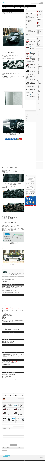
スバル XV (38, 113)
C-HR (9, 404)
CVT (6, 12)
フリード (21, 404)
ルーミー (38, 71)
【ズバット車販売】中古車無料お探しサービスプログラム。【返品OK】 (11, 329)
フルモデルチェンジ (28, 187)
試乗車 (32, 193)
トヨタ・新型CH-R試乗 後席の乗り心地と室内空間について (10, 406)
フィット (9, 225)
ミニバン (38, 37)
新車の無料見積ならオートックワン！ (7, 364)
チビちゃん (4, 13)
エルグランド (39, 94)
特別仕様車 (27, 193)
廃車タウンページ (38, 33)
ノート (38, 97)
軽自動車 (38, 41)
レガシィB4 (39, 110)
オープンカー (38, 44)
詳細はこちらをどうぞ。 (28, 11)
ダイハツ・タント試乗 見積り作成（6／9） (30, 17)
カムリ (38, 51)
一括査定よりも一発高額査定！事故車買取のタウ (8, 342)
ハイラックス (39, 73)
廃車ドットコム (39, 22)
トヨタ (12, 404)
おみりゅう (30, 16)
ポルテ (38, 67)
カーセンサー (4, 317)
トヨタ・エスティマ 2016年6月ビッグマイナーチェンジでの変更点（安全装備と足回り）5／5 (18, 447)
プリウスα (38, 63)
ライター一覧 (38, 2)
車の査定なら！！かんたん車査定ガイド (7, 315)
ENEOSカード (4, 356)
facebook (42, 2)
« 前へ (3, 279)
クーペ (37, 43)
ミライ (38, 72)
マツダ (37, 101)
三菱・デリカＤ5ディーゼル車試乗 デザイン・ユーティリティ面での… (9, 421)
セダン (37, 42)
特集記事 (38, 32)
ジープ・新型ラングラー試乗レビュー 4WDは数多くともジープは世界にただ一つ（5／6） (30, 48)
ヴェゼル (38, 87)
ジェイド (38, 84)
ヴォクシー (5, 218)
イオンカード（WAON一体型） (6, 354)
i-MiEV (38, 120)
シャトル (38, 86)
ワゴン (37, 39)
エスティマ (39, 54)
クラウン (38, 50)
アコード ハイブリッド (40, 83)
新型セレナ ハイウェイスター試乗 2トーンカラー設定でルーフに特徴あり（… (21, 414)
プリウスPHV (39, 62)
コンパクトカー (38, 40)
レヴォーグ (39, 109)
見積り (30, 193)
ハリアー (38, 59)
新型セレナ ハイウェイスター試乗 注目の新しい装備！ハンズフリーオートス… (10, 414)
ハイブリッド (11, 12)
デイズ (38, 99)
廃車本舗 (39, 25)
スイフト (38, 122)
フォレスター (39, 112)
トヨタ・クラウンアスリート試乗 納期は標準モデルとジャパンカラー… (4, 421)
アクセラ (38, 103)
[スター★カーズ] (6, 4)
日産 (37, 93)
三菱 (37, 114)
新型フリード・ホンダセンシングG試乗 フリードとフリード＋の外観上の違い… (21, 406)
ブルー (26, 188)
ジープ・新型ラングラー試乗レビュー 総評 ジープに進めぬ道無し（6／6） (32, 42)
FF (7, 12)
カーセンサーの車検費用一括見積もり (7, 376)
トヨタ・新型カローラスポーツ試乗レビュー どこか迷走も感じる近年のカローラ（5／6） (30, 83)
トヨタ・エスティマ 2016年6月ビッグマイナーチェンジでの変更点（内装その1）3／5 (8, 447)
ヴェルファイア (39, 53)
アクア (38, 64)
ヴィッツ (38, 69)
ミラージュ (39, 117)
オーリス (38, 68)
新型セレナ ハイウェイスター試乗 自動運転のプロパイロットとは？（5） (10, 410)
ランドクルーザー (39, 58)
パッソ (38, 70)
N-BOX (5, 225)
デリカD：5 (39, 115)
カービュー (4, 316)
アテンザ (38, 102)
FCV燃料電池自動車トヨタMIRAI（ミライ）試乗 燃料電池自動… (13, 421)
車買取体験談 (38, 30)
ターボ (27, 182)
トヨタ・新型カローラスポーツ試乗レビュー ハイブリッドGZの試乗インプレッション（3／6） (30, 96)
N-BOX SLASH (39, 91)
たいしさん (30, 30)
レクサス (38, 74)
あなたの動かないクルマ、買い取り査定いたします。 (9, 341)
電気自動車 (27, 194)
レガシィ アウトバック (40, 111)
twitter (41, 2)
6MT (33, 177)
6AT (30, 177)
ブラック (32, 187)
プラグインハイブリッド (31, 188)
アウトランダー (39, 116)
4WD (27, 177)
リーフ (38, 98)
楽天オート (4, 318)
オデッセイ (39, 81)
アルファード (39, 52)
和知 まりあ (30, 20)
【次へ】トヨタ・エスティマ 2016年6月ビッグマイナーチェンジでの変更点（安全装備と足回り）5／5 (12, 276)
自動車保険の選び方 (39, 31)
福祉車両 (38, 45)
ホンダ (22, 404)
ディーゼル (27, 184)
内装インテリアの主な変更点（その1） (13, 26)
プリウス (5, 76)
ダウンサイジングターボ (30, 183)
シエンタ (38, 65)
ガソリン (9, 12)
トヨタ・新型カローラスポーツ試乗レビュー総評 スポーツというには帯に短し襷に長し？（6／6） (30, 77)
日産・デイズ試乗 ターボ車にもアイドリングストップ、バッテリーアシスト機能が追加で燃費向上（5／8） (30, 27)
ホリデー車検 (4, 377)
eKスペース (39, 119)
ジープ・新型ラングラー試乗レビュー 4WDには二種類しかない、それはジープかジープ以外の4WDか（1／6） (30, 72)
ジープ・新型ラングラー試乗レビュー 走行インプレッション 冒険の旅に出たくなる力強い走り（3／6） (30, 59)
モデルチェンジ (29, 190)
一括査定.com (39, 14)
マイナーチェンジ (14, 12)
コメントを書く (19, 12)
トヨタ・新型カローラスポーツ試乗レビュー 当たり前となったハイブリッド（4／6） (30, 90)
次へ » (12, 279)
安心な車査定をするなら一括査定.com (7, 314)
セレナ (38, 95)
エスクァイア (39, 57)
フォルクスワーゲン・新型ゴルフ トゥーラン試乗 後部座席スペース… (22, 421)
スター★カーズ (21, 460)
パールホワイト (28, 186)
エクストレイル (39, 96)
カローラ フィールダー (40, 66)
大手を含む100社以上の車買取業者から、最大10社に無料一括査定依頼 (11, 292)
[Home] (3, 7)
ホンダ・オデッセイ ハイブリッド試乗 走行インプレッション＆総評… (17, 421)
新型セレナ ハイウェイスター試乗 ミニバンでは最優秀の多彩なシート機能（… (21, 410)
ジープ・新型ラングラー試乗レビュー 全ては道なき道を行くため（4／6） (32, 54)
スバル (37, 108)
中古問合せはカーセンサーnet (6, 328)
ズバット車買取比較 (5, 313)
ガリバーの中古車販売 (5, 327)
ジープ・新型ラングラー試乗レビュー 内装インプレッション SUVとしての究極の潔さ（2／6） (30, 65)
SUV (10, 404)
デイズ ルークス (39, 100)
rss (40, 2)
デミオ (38, 104)
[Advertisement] (13, 20)
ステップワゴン (39, 82)
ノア (2, 218)
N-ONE (38, 89)
